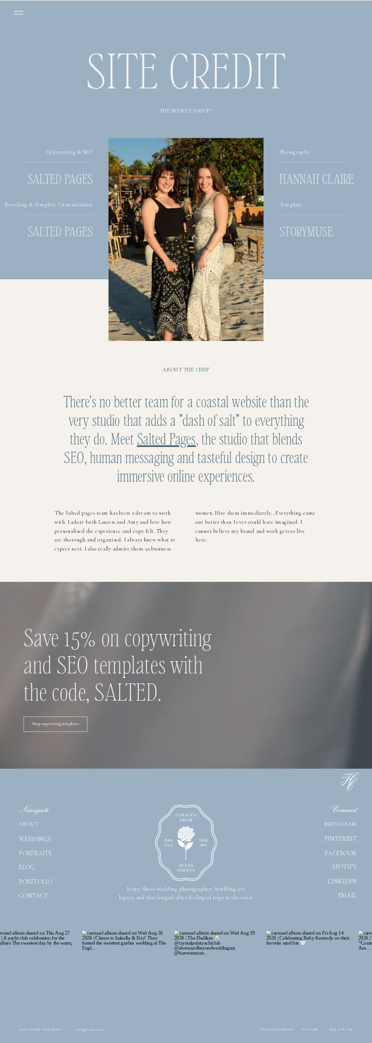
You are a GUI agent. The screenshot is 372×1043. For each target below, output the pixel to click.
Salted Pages (166, 438)
